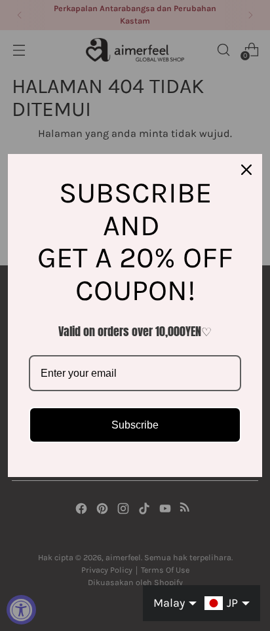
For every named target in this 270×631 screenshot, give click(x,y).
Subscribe (135, 424)
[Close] (246, 169)
